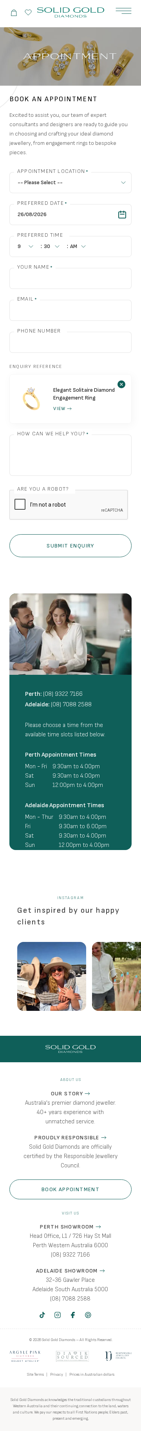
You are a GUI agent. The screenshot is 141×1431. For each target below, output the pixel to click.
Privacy (56, 1374)
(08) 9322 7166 (63, 694)
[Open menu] (124, 11)
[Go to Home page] (70, 12)
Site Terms (35, 1374)
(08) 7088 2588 (71, 704)
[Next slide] (116, 976)
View (59, 409)
